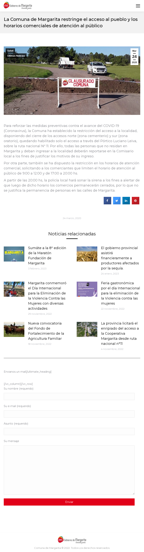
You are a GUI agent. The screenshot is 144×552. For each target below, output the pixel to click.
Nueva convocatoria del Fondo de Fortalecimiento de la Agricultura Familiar (46, 331)
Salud (10, 50)
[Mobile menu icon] (138, 6)
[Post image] (14, 254)
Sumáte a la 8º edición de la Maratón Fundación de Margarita (47, 255)
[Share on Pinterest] (135, 203)
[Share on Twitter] (117, 203)
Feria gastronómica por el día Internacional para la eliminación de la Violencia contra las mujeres (120, 293)
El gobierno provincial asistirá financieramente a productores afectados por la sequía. (120, 258)
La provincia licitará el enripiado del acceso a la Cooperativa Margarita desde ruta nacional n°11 (120, 333)
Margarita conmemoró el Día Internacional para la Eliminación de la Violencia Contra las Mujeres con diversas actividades (47, 296)
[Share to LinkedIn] (126, 203)
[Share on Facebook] (107, 203)
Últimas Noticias (16, 56)
